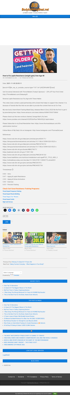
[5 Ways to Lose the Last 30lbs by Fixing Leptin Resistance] (35, 237)
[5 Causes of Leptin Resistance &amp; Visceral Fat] (13, 237)
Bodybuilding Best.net (33, 383)
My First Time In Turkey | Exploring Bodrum (17, 290)
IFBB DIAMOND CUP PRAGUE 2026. (14, 345)
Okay (55, 393)
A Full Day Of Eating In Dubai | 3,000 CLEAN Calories (19, 325)
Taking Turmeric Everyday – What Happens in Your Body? (27, 264)
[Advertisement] (35, 31)
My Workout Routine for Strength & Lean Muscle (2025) (20, 321)
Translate (16, 275)
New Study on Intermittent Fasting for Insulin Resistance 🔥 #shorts (24, 323)
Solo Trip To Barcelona (11, 285)
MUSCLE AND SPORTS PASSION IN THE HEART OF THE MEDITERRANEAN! (26, 340)
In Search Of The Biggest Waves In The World (17, 288)
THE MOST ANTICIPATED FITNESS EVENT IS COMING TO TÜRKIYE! (24, 335)
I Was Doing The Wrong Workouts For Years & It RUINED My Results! (24, 292)
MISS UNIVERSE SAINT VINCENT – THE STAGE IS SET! (20, 342)
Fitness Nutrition (27, 78)
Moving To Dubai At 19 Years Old (22, 262)
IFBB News (35, 331)
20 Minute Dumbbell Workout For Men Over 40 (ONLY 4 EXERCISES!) (24, 318)
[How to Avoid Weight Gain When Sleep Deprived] (56, 237)
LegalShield (6, 355)
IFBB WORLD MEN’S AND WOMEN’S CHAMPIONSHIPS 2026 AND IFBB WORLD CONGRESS (31, 338)
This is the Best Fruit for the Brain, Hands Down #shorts (21, 294)
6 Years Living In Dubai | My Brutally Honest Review (19, 316)
